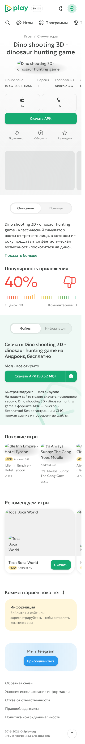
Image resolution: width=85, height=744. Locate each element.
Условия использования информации (37, 691)
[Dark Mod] (60, 8)
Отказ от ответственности (27, 700)
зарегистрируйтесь (26, 618)
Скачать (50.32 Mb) (35, 376)
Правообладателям (22, 708)
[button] (72, 733)
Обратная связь (19, 683)
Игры (28, 36)
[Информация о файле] (71, 376)
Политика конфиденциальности (32, 717)
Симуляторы (47, 36)
